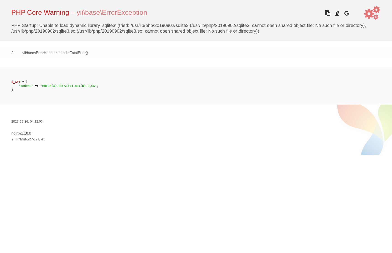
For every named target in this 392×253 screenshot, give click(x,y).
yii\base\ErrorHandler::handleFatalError (54, 53)
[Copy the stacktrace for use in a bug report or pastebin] (327, 13)
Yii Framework (22, 139)
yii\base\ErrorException (112, 12)
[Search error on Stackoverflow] (337, 13)
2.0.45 (40, 139)
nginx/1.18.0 (21, 133)
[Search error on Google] (346, 13)
